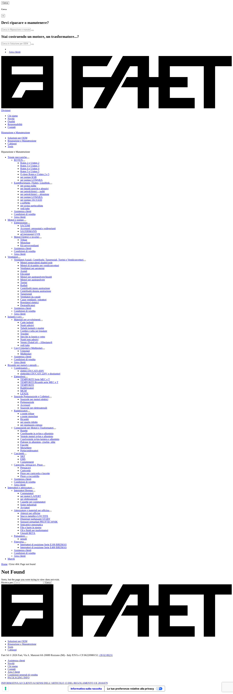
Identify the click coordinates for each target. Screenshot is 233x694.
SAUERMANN (28, 231)
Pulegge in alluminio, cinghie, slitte (37, 442)
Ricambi (24, 419)
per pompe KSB (28, 177)
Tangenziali (26, 294)
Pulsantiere (19, 536)
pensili (23, 539)
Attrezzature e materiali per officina (31, 510)
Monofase (25, 242)
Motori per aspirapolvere (32, 279)
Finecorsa (19, 541)
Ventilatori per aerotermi (32, 268)
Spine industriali (28, 504)
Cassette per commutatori (32, 501)
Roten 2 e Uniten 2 (29, 163)
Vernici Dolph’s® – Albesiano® (36, 342)
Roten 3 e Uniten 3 (29, 165)
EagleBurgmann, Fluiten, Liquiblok (32, 182)
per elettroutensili (28, 499)
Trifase (23, 239)
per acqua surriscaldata (31, 205)
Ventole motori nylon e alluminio (36, 436)
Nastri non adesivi (29, 339)
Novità (11, 118)
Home (4, 564)
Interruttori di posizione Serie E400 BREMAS (43, 547)
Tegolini (24, 333)
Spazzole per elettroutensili (33, 407)
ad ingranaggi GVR (30, 234)
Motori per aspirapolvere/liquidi (36, 276)
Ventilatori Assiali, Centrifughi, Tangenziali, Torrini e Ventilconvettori (48, 259)
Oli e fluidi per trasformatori (34, 530)
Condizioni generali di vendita (23, 674)
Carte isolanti (26, 322)
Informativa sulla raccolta (86, 688)
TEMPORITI (27, 385)
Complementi (27, 462)
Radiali (23, 285)
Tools (10, 146)
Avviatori (25, 507)
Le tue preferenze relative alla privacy (130, 688)
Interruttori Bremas (23, 490)
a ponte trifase (27, 413)
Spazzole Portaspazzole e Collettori (31, 396)
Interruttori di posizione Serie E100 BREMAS (43, 544)
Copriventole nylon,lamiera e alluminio (39, 439)
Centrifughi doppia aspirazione (35, 291)
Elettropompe (20, 222)
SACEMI (25, 225)
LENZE (24, 393)
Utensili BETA (27, 533)
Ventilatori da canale (30, 296)
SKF (22, 456)
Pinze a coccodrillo (29, 476)
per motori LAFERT (30, 496)
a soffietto (25, 202)
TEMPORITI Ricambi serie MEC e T (39, 382)
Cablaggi (12, 143)
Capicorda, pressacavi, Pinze (28, 464)
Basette (24, 430)
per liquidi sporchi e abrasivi (34, 188)
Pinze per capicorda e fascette (35, 473)
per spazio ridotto (29, 422)
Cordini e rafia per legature (33, 331)
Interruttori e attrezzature (20, 487)
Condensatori (20, 368)
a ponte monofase (29, 416)
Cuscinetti (19, 453)
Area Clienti (14, 672)
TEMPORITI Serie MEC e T (35, 379)
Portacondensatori (29, 450)
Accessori (25, 405)
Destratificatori (27, 305)
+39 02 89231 (106, 655)
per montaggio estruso (31, 425)
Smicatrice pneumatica (31, 524)
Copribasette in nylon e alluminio (36, 433)
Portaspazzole (27, 402)
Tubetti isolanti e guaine (32, 328)
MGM (23, 390)
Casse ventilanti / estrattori (33, 299)
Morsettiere (26, 447)
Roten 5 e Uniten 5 (29, 171)
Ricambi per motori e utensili (22, 365)
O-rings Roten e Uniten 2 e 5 (34, 174)
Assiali (23, 271)
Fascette (24, 445)
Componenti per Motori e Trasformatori (33, 427)
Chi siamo (13, 115)
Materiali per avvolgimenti (27, 319)
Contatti (12, 127)
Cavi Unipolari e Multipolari (28, 348)
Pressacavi (25, 467)
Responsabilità (15, 124)
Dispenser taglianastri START (35, 519)
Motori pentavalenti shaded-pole (36, 262)
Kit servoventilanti (29, 245)
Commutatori (26, 493)
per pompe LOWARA (31, 180)
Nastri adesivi (27, 325)
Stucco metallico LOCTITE (34, 516)
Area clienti (14, 52)
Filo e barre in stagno (30, 527)
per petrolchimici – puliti (32, 191)
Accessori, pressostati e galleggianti (38, 228)
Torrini (23, 282)
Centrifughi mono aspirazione (35, 288)
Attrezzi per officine (30, 513)
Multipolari (25, 353)
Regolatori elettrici (29, 302)
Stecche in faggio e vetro (32, 336)
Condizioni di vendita (25, 214)
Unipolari (25, 351)
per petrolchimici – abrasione (34, 194)
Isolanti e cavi (14, 316)
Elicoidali (25, 274)
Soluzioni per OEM (17, 138)
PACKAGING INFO (18, 677)
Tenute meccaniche (17, 157)
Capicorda (25, 470)
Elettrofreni (19, 376)
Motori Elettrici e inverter (26, 237)
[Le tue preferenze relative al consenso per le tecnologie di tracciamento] (6, 688)
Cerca (5, 3)
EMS (23, 459)
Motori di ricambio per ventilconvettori (39, 265)
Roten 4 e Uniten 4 (29, 168)
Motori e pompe (16, 220)
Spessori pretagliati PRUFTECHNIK (39, 521)
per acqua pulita (28, 185)
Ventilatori (13, 257)
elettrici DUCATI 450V (32, 370)
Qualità (11, 121)
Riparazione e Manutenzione (22, 140)
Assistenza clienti (22, 211)
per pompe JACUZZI (31, 200)
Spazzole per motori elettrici (34, 399)
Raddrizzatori (27, 388)
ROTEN (18, 160)
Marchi (11, 558)
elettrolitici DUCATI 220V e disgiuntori (40, 373)
